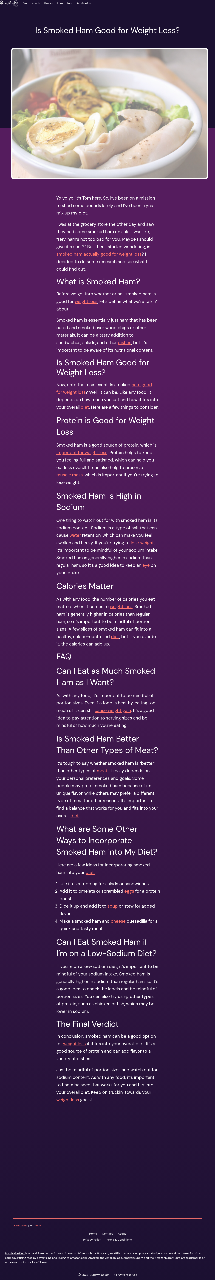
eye (146, 565)
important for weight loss (81, 453)
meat (102, 771)
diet (85, 407)
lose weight (142, 543)
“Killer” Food (20, 1225)
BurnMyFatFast (15, 1253)
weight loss (86, 301)
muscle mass (69, 475)
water (75, 535)
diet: (90, 872)
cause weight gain (113, 710)
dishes (124, 343)
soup (113, 906)
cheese (118, 921)
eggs (129, 891)
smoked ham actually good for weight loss (98, 254)
